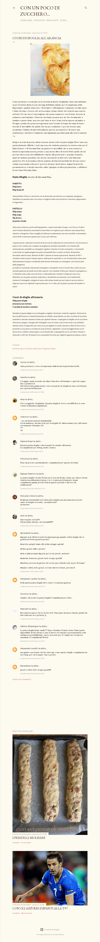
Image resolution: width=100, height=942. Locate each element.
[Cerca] (86, 7)
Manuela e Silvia (27, 496)
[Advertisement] (50, 705)
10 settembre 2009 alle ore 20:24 (32, 489)
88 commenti (26, 913)
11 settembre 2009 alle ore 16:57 (31, 571)
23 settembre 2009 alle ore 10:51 (32, 674)
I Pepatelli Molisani (28, 838)
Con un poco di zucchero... (40, 11)
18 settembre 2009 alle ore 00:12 (32, 641)
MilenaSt (24, 609)
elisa (22, 399)
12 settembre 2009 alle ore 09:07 (32, 586)
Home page (26, 20)
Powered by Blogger (52, 929)
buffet (35, 349)
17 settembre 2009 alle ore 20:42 (32, 619)
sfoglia (53, 349)
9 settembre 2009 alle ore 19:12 (31, 451)
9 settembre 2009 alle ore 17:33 (31, 409)
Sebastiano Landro (28, 579)
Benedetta (25, 533)
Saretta (23, 377)
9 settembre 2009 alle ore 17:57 (31, 434)
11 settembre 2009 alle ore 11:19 (31, 508)
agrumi (23, 349)
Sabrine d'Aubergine (29, 626)
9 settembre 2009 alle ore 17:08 (32, 392)
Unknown (24, 417)
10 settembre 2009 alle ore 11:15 (31, 466)
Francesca (24, 459)
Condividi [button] (16, 345)
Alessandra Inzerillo (29, 648)
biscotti (29, 349)
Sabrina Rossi (26, 441)
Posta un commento (21, 679)
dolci (40, 349)
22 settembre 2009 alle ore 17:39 (32, 658)
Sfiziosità (39, 20)
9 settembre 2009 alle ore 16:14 (31, 370)
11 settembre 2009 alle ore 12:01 (31, 526)
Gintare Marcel (58, 934)
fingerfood (46, 349)
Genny (23, 362)
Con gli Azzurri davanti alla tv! (40, 908)
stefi (22, 516)
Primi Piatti (52, 20)
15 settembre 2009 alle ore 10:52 (32, 602)
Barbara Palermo (28, 474)
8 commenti (26, 843)
